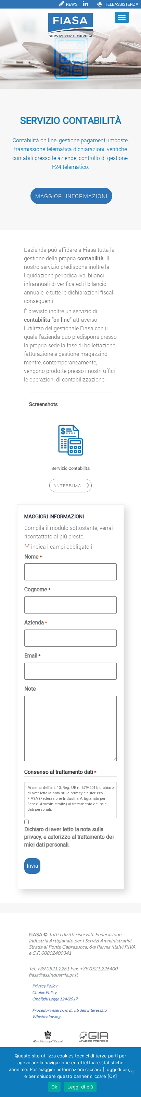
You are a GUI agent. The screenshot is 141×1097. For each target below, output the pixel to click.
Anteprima (67, 485)
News (71, 4)
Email (32, 655)
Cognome (37, 589)
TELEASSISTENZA (121, 4)
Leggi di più (80, 1086)
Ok (54, 1086)
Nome (33, 556)
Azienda (35, 622)
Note (30, 688)
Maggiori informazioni (71, 196)
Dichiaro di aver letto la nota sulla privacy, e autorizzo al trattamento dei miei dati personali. (69, 837)
